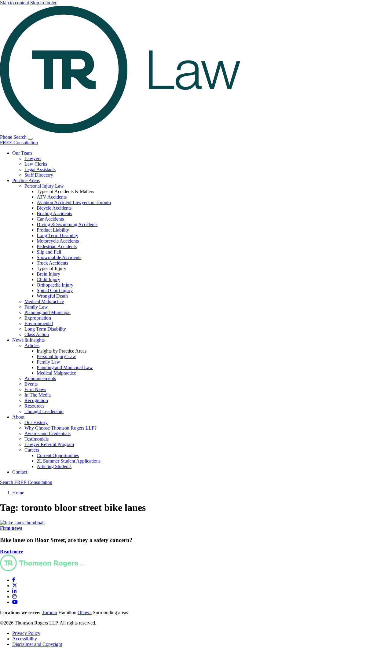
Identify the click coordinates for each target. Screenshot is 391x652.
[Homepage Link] (42, 569)
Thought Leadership (44, 411)
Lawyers (32, 158)
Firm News (35, 389)
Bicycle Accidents (54, 208)
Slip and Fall (49, 252)
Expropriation (37, 318)
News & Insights (28, 339)
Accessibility (24, 638)
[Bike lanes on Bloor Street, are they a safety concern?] (22, 522)
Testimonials (36, 438)
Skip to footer (43, 2)
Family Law (36, 307)
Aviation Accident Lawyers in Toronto (74, 202)
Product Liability (53, 230)
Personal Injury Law (44, 186)
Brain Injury (48, 274)
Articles (31, 345)
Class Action (36, 334)
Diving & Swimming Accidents (67, 224)
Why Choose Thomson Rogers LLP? (60, 427)
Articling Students (54, 466)
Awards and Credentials (47, 433)
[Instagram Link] (14, 596)
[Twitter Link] (14, 585)
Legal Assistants (40, 169)
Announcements (40, 378)
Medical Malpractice (44, 301)
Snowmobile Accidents (59, 257)
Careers (31, 449)
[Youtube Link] (15, 602)
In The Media (37, 394)
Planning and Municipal (47, 312)
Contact (19, 471)
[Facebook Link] (13, 580)
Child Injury (48, 279)
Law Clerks (35, 164)
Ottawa (85, 612)
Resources (34, 405)
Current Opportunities (58, 455)
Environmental (38, 323)
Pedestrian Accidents (57, 246)
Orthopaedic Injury (55, 285)
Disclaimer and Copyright (37, 644)
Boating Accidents (54, 213)
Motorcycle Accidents (58, 241)
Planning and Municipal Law (65, 367)
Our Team (22, 153)
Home (18, 492)
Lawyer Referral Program (49, 444)
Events (31, 383)
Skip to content (14, 2)
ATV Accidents (52, 197)
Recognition (36, 400)
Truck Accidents (52, 263)
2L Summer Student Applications (68, 460)
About (18, 416)
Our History (36, 422)
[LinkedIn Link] (14, 591)
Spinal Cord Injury (55, 290)
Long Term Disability (57, 235)
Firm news (11, 528)
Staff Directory (38, 175)
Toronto (49, 612)
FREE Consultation (19, 142)
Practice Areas (26, 180)
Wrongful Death (52, 296)
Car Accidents (50, 219)
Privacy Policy (26, 633)
